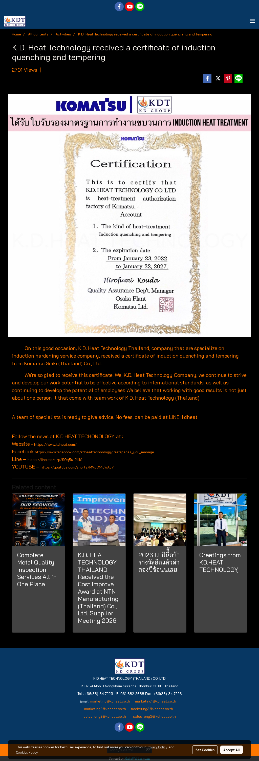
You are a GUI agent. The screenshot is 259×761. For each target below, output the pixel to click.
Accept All (231, 749)
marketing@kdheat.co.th (110, 701)
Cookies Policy (27, 752)
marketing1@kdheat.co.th (155, 701)
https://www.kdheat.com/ (55, 444)
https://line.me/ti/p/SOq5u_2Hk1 (55, 459)
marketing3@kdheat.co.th (152, 709)
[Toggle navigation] (252, 21)
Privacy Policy (156, 747)
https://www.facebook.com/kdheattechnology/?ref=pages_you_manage (94, 452)
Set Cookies (205, 749)
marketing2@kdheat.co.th (105, 709)
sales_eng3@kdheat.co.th (154, 716)
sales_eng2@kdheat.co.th (104, 716)
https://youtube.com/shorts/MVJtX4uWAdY (77, 467)
